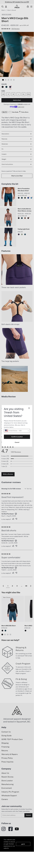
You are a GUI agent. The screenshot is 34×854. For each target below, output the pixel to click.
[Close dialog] (29, 408)
